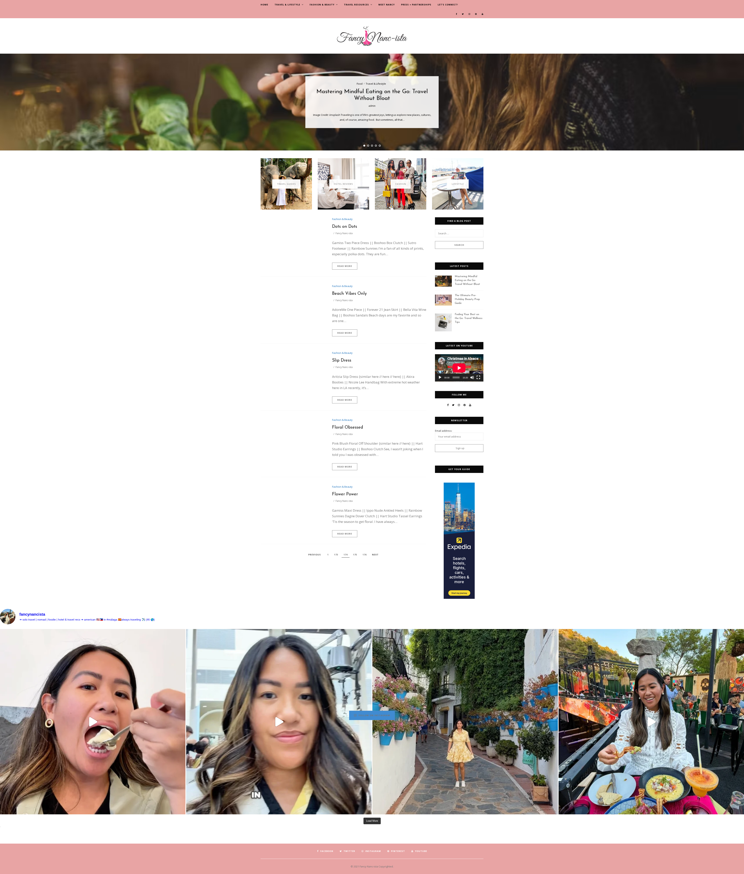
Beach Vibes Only (349, 293)
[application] (459, 368)
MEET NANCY (386, 4)
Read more (344, 266)
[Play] (440, 377)
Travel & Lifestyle (287, 4)
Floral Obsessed (347, 427)
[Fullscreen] (478, 377)
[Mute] (472, 377)
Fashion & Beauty (322, 4)
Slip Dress (341, 360)
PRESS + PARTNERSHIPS (416, 4)
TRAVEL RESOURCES (356, 4)
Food (360, 83)
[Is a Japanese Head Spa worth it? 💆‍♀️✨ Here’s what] (279, 721)
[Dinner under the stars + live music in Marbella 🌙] (651, 721)
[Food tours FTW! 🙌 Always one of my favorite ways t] (92, 721)
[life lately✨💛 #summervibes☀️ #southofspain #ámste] (465, 721)
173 (336, 554)
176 (365, 554)
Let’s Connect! (448, 4)
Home (264, 4)
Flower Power (345, 494)
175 (355, 554)
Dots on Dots (344, 226)
